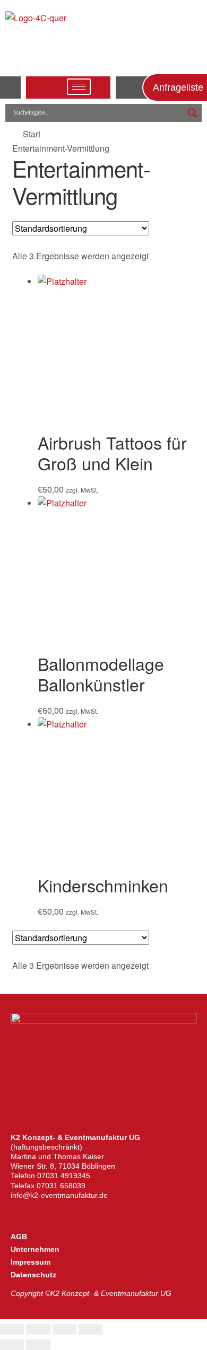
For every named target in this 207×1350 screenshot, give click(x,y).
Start (31, 134)
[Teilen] (64, 1329)
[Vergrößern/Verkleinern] (12, 1329)
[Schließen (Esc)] (90, 1329)
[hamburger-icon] (79, 86)
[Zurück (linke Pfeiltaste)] (12, 1344)
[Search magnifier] (193, 113)
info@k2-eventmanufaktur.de (59, 1195)
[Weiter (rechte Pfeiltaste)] (38, 1344)
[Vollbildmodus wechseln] (38, 1329)
